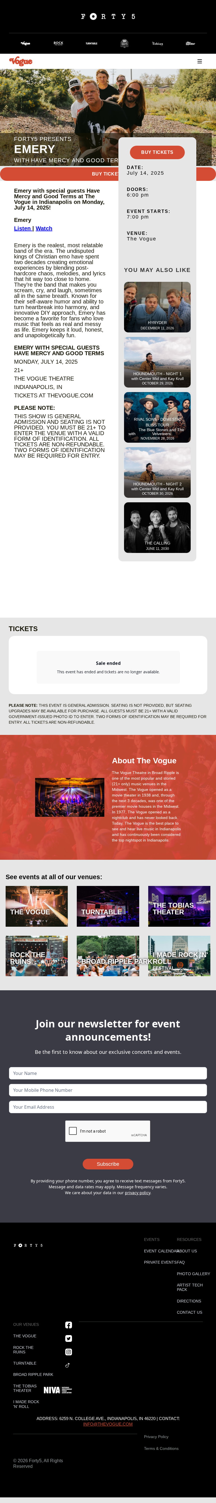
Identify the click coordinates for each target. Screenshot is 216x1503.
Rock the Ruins (23, 1350)
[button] (199, 61)
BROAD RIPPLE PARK (26, 1374)
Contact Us (189, 1312)
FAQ (181, 1262)
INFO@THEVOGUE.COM (108, 1424)
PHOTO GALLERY (190, 1274)
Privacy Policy (156, 1436)
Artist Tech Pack (190, 1287)
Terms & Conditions (161, 1448)
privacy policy (137, 1192)
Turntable (24, 1363)
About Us (187, 1251)
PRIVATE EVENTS (157, 1262)
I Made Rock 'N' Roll (26, 1404)
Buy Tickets (108, 174)
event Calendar (157, 1251)
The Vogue (24, 1336)
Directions (189, 1301)
